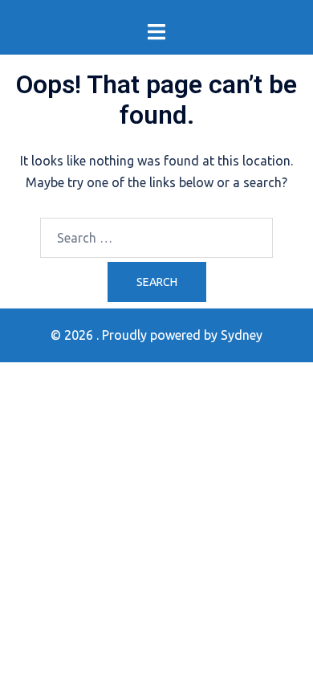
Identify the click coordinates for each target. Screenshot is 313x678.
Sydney (241, 335)
